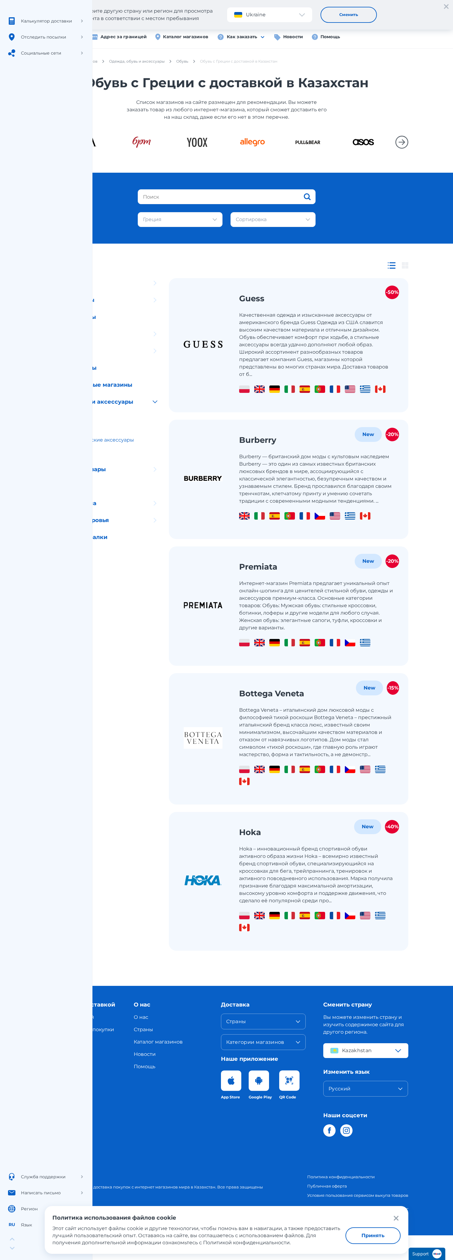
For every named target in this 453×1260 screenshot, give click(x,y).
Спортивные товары (75, 469)
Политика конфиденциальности (341, 1176)
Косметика (61, 334)
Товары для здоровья (77, 520)
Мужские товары (70, 367)
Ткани (54, 486)
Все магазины (66, 266)
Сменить (348, 14)
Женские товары (70, 317)
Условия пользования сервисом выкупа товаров (357, 1195)
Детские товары (69, 300)
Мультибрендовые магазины (88, 384)
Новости (293, 36)
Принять (373, 1235)
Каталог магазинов (185, 36)
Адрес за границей (123, 36)
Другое (56, 554)
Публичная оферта (327, 1186)
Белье (59, 452)
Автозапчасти (66, 283)
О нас (141, 1017)
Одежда (61, 427)
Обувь (59, 415)
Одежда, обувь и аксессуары (89, 401)
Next (401, 142)
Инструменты (65, 571)
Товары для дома (70, 503)
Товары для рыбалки (76, 537)
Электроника (65, 351)
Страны (143, 1029)
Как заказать (242, 36)
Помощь (330, 36)
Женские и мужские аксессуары (92, 440)
